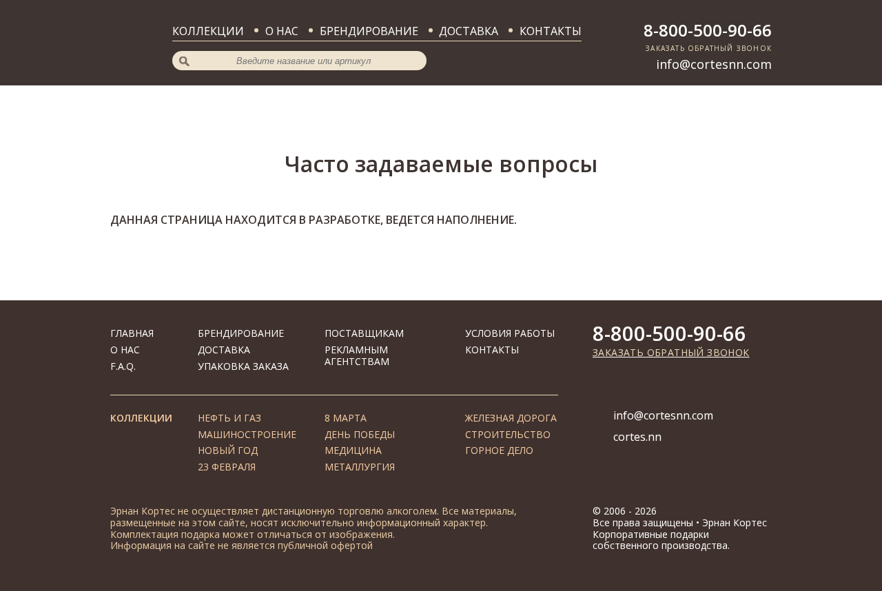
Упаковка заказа (243, 366)
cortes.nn (637, 436)
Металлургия (360, 466)
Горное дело (499, 450)
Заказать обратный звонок (671, 352)
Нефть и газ (229, 417)
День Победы (360, 434)
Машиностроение (247, 434)
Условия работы (510, 333)
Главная (132, 333)
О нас (281, 31)
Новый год (228, 450)
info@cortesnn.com (714, 64)
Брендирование (369, 31)
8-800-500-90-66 (708, 30)
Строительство (508, 434)
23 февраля (227, 466)
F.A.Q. (123, 366)
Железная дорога (511, 417)
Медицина (353, 450)
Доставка (468, 31)
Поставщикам (364, 333)
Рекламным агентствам (357, 355)
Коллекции (208, 31)
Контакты (551, 31)
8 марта (346, 417)
